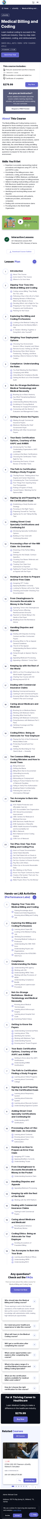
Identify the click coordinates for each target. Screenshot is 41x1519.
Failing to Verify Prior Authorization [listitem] (25, 785)
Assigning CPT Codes (22, 1156)
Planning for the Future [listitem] (21, 311)
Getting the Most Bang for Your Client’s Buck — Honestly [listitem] (24, 750)
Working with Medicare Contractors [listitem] (25, 718)
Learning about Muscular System (26, 1103)
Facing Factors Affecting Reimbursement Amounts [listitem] (22, 611)
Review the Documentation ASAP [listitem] (25, 858)
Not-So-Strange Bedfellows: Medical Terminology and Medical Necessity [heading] (25, 388)
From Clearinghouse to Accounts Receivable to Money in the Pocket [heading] (22, 601)
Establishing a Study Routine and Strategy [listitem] (24, 505)
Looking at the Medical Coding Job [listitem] (25, 322)
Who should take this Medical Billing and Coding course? (17, 1301)
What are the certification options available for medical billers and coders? (17, 1378)
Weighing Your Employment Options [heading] (24, 339)
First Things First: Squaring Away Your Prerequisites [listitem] (24, 484)
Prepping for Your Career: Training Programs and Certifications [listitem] (25, 307)
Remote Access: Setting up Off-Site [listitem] (25, 349)
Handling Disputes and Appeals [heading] (21, 629)
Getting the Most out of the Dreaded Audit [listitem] (26, 379)
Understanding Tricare (22, 1161)
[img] (20, 1450)
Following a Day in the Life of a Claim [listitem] (26, 296)
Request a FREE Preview (20, 109)
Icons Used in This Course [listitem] (22, 277)
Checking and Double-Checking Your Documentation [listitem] (26, 592)
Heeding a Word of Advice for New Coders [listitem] (25, 357)
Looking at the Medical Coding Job (25, 933)
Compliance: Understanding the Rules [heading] (24, 365)
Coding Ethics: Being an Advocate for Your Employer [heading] (25, 734)
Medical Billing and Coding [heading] (19, 24)
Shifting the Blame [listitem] (19, 768)
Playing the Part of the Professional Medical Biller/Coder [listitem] (25, 740)
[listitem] (28, 8)
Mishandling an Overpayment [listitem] (23, 778)
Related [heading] (12, 1431)
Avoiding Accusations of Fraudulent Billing (22, 1244)
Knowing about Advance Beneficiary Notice (23, 1227)
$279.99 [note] (20, 1413)
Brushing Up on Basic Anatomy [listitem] (24, 394)
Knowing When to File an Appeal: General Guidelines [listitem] (24, 642)
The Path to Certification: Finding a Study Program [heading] (23, 470)
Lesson (12, 261)
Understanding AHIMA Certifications (22, 1064)
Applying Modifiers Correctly (24, 1159)
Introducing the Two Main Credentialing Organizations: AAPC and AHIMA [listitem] (25, 449)
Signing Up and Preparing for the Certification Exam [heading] (25, 499)
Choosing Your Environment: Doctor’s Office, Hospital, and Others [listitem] (26, 345)
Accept (17, 1515)
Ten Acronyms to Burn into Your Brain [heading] (24, 799)
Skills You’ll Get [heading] (11, 161)
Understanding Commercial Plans (26, 1031)
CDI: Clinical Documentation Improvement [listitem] (22, 813)
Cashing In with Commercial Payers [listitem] (25, 694)
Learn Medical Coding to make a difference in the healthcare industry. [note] (20, 1406)
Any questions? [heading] (20, 1275)
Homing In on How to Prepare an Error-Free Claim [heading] (25, 578)
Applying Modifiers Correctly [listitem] (23, 586)
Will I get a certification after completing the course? (16, 1344)
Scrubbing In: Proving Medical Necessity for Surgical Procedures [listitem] (25, 405)
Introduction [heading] (16, 271)
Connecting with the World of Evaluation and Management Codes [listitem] (25, 410)
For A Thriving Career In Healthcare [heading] (20, 1399)
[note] (5, 50)
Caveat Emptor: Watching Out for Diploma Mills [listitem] (24, 491)
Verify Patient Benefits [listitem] (21, 853)
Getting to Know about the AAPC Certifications (26, 1059)
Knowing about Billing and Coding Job (26, 916)
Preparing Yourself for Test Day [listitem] (24, 511)
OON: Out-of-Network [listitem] (21, 838)
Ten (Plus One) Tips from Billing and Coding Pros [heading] (23, 845)
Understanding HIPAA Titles (24, 972)
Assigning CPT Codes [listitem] (21, 583)
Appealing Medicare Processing (25, 1188)
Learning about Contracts (23, 1134)
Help (35, 1515)
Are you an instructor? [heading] (20, 93)
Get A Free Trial (10, 55)
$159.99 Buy (30, 1480)
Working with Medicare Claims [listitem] (23, 713)
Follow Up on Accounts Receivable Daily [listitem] (25, 866)
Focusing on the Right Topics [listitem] (23, 509)
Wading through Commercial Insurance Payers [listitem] (23, 421)
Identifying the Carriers (22, 1036)
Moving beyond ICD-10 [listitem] (21, 679)
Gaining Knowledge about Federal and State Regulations (25, 912)
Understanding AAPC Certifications (21, 1121)
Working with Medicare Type (24, 1038)
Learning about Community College (24, 1080)
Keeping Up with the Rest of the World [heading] (24, 667)
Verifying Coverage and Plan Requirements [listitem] (23, 726)
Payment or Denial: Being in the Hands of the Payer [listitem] (24, 616)
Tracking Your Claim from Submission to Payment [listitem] (22, 565)
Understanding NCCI (21, 1262)
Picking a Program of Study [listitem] (22, 487)
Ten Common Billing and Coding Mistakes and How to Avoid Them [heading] (25, 759)
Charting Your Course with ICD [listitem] (23, 677)
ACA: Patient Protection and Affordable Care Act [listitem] (23, 806)
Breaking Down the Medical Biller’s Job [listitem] (25, 326)
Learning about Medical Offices (25, 1257)
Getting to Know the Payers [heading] (24, 417)
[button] (13, 1486)
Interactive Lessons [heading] (22, 237)
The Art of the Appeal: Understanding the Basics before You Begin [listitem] (25, 648)
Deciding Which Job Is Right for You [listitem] (25, 303)
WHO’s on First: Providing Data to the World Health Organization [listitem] (26, 673)
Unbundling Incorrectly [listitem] (21, 773)
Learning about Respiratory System (24, 1095)
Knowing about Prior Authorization (21, 1140)
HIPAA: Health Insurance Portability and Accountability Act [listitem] (25, 828)
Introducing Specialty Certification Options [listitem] (25, 532)
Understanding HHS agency (24, 968)
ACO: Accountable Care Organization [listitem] (26, 809)
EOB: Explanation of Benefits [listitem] (23, 824)
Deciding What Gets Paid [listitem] (22, 715)
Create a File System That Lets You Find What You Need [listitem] (25, 876)
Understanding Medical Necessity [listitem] (25, 402)
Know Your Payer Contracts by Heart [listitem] (26, 872)
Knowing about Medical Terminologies (22, 1006)
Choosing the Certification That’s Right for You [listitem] (24, 458)
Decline (7, 1515)
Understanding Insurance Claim (25, 1176)
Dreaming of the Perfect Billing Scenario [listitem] (24, 551)
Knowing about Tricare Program (25, 1043)
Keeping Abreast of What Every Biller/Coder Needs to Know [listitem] (24, 300)
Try (19, 1480)
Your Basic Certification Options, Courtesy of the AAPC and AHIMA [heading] (23, 440)
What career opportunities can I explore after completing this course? (18, 1355)
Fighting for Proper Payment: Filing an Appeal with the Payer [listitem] (25, 570)
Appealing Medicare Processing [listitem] (24, 658)
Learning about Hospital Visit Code (24, 1015)
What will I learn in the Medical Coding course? (17, 1335)
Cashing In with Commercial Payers (24, 1213)
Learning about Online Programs (25, 1077)
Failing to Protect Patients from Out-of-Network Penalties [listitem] (26, 782)
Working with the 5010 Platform (25, 1200)
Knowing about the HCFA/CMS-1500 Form (25, 955)
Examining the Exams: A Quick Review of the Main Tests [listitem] (23, 462)
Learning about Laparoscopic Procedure (24, 986)
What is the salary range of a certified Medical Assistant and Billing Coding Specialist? (18, 1366)
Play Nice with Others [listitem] (20, 863)
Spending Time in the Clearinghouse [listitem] (26, 608)
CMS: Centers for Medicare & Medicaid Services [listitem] (23, 818)
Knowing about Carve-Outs (24, 1137)
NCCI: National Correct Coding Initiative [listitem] (23, 835)
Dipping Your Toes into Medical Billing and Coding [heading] (23, 286)
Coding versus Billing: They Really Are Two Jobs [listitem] (25, 292)
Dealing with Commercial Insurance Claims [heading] (23, 686)
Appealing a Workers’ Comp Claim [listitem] (25, 660)
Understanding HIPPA (21, 1259)
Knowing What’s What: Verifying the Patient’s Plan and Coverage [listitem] (25, 697)
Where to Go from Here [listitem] (21, 279)
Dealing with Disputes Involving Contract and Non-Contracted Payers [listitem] (24, 636)
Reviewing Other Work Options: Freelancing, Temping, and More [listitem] (24, 352)
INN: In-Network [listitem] (18, 831)
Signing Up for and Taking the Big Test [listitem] (25, 515)
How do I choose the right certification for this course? (17, 1388)
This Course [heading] (14, 118)
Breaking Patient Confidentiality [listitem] (24, 788)
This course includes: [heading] (14, 66)
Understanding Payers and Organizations (23, 950)
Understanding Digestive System (26, 1105)
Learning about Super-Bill (23, 929)
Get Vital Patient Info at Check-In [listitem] (24, 855)
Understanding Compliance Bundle (24, 981)
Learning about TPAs (21, 1033)
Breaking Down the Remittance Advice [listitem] (24, 621)
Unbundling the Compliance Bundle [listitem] (25, 375)
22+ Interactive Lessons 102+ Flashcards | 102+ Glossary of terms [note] (24, 242)
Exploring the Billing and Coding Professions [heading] (22, 317)
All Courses (20, 1436)
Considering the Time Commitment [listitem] (25, 480)
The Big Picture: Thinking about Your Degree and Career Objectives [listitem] (26, 477)
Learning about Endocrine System (23, 1099)
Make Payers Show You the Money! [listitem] (25, 880)
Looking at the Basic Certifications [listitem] (25, 454)
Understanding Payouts (22, 1041)
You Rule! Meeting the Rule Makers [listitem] (25, 370)
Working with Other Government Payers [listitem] (24, 431)
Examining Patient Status (23, 1019)
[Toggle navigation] (37, 2)
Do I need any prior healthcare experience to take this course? (18, 1326)
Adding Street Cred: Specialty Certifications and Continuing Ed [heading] (24, 524)
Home (6, 8)
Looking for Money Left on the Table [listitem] (26, 588)
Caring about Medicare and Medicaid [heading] (24, 705)
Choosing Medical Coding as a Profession (25, 940)
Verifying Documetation (22, 936)
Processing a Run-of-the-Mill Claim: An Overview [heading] (25, 545)
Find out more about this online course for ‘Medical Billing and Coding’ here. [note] (20, 1283)
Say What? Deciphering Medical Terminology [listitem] (24, 398)
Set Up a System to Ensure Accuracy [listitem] (26, 860)
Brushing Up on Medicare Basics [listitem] (24, 710)
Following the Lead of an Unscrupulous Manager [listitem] (21, 792)
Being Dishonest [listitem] (19, 766)
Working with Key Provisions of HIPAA (25, 976)
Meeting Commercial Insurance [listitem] (24, 691)
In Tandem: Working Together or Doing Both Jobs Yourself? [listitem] (24, 331)
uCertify (15, 8)
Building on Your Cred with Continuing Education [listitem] (22, 537)
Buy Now (31, 84)
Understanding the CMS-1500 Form (24, 945)
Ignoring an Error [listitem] (19, 776)
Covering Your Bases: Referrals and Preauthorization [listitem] (25, 561)
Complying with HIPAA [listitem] (21, 372)
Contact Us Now (20, 1290)
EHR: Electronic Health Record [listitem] (23, 821)
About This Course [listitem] (19, 274)
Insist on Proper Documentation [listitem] (24, 850)
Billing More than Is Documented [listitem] (24, 771)
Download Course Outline (21, 251)
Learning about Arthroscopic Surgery (24, 1010)
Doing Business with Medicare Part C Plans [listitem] (26, 721)
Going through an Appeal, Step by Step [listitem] (25, 654)
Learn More (17, 1510)
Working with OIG (20, 970)
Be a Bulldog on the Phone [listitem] (22, 870)
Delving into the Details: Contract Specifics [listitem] (24, 556)
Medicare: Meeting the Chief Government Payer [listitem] (23, 426)
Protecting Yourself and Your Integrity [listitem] (23, 745)
